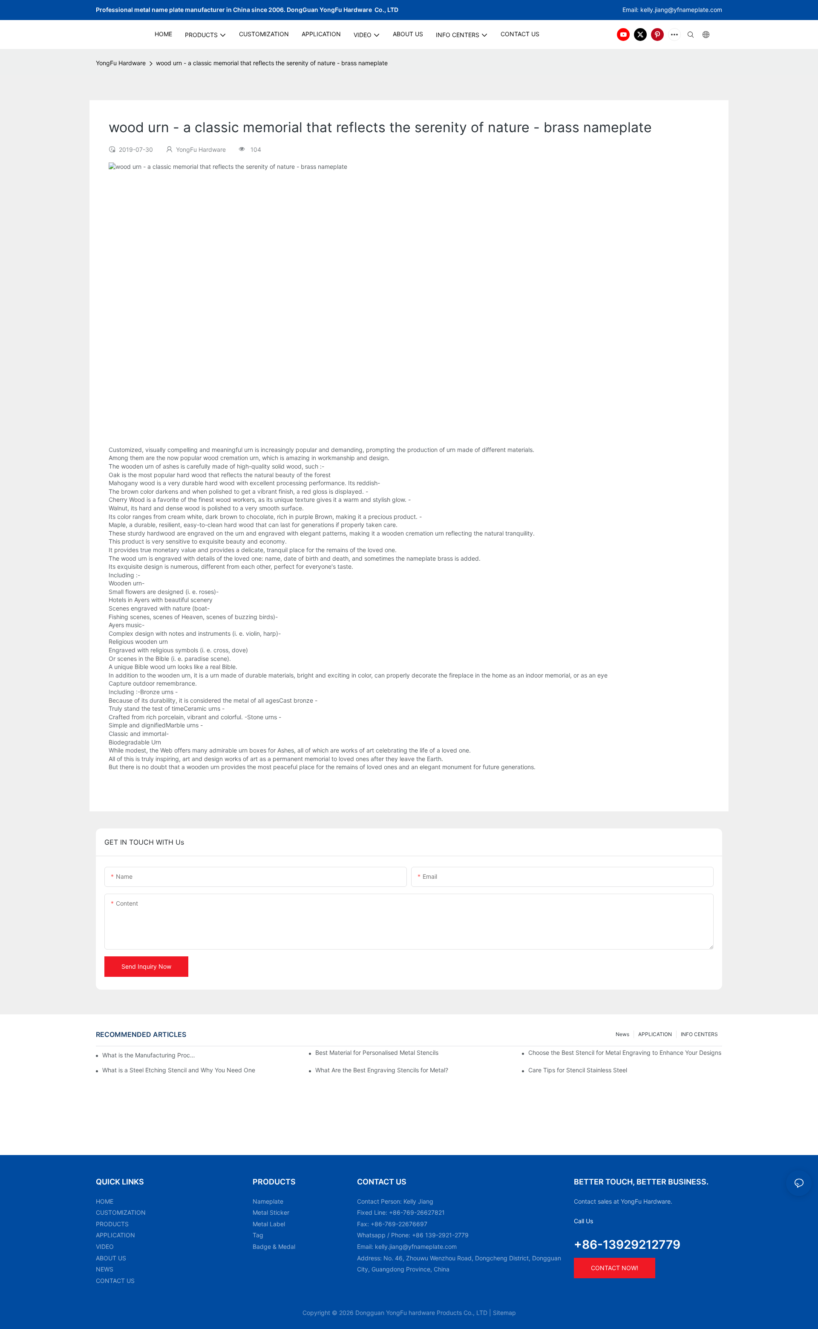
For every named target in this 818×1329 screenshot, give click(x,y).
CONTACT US (115, 1280)
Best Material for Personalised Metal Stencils (376, 1052)
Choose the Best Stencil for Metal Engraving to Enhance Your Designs (624, 1052)
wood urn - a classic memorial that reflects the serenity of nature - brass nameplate (272, 63)
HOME (104, 1201)
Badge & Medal (274, 1246)
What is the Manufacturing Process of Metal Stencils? (149, 1055)
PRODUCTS (112, 1224)
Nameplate (268, 1201)
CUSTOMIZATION (121, 1212)
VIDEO (105, 1246)
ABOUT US (111, 1258)
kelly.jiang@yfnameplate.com (416, 1246)
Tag (258, 1235)
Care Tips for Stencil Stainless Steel (577, 1070)
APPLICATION (655, 1034)
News (622, 1034)
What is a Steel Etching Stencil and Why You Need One (178, 1070)
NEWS (104, 1269)
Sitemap (504, 1312)
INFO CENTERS (699, 1034)
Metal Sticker (271, 1212)
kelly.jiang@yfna (663, 9)
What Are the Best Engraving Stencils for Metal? (381, 1070)
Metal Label (269, 1224)
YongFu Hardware (121, 63)
